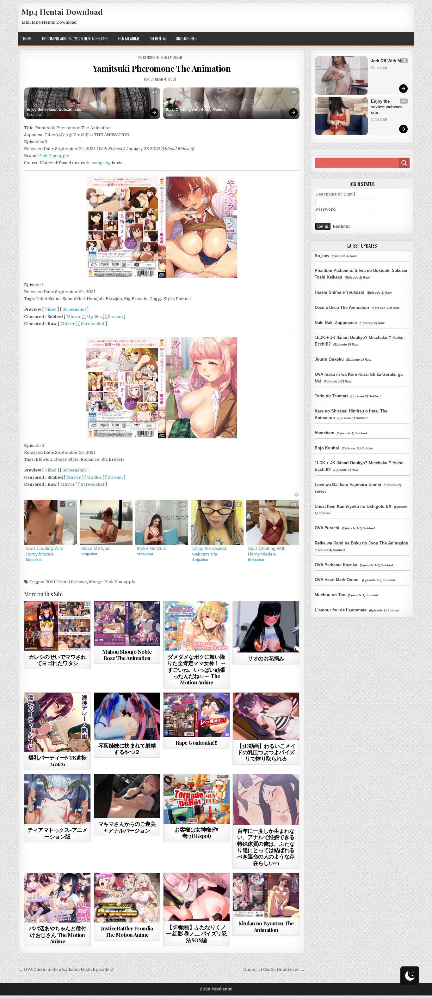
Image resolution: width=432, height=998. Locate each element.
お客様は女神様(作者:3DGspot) (196, 832)
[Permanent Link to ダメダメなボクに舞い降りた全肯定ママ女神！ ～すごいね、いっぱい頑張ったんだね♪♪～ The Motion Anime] (197, 626)
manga (98, 162)
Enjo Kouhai (327, 448)
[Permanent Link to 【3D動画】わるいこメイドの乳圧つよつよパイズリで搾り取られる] (266, 716)
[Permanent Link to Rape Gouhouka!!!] (197, 715)
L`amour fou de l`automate (341, 610)
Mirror (73, 316)
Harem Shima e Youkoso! (339, 292)
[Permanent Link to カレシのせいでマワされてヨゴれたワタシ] (57, 626)
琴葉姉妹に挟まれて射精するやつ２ (127, 748)
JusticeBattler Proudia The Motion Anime (127, 931)
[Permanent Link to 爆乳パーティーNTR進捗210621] (57, 722)
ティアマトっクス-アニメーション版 (57, 832)
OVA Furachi (327, 528)
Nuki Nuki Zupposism (336, 322)
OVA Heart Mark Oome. (337, 579)
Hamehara (324, 432)
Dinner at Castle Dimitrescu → (274, 969)
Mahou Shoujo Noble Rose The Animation (126, 654)
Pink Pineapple (53, 155)
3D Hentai (158, 38)
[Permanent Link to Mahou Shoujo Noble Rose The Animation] (127, 623)
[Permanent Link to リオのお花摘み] (266, 626)
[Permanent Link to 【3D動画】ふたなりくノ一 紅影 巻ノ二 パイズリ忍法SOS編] (197, 897)
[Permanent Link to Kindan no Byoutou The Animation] (266, 895)
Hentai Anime (128, 38)
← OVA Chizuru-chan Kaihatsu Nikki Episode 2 (66, 969)
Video (51, 309)
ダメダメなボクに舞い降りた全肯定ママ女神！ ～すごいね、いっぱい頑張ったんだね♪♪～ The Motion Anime (196, 669)
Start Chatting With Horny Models (195, 109)
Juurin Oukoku (329, 359)
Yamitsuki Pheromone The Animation (162, 68)
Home (27, 38)
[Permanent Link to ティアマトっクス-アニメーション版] (57, 799)
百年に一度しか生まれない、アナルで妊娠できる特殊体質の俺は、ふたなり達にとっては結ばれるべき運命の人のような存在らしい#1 (266, 846)
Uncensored (186, 38)
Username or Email (335, 194)
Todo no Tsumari (331, 396)
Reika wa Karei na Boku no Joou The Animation (361, 543)
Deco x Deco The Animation (342, 307)
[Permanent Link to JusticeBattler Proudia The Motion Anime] (127, 898)
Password (325, 209)
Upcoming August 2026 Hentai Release (75, 38)
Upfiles (94, 316)
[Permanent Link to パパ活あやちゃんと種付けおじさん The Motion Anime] (57, 898)
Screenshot (74, 309)
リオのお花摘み (266, 658)
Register (341, 226)
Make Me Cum (96, 548)
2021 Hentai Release (66, 582)
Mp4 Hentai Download (62, 12)
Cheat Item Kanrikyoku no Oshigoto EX (353, 506)
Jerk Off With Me (387, 60)
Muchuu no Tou (330, 594)
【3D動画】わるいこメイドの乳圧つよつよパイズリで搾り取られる (266, 752)
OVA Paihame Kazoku (336, 564)
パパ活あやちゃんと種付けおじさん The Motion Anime (57, 935)
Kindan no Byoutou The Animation (266, 926)
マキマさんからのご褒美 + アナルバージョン (127, 826)
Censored (151, 57)
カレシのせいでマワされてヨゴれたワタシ (57, 659)
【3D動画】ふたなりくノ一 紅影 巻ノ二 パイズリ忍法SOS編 (196, 933)
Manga (95, 582)
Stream (115, 316)
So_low (322, 255)
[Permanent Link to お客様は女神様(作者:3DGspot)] (197, 799)
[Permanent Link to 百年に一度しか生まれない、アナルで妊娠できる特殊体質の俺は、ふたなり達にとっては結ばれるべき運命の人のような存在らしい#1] (266, 799)
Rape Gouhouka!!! (197, 742)
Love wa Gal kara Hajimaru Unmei (348, 484)
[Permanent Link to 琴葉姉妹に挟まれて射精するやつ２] (127, 716)
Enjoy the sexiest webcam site (54, 109)
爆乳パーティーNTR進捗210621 (57, 760)
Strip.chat (34, 115)
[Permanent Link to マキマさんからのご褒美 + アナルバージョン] (127, 796)
